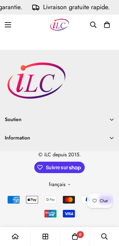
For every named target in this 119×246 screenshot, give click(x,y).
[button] (107, 24)
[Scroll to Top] (107, 212)
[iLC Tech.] (59, 25)
